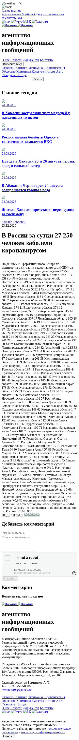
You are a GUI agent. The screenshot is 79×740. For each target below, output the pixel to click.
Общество (9, 71)
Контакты (46, 60)
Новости (16, 60)
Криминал (23, 71)
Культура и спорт (43, 71)
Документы (31, 60)
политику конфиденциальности (43, 732)
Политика (20, 68)
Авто (59, 71)
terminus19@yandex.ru (17, 689)
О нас (6, 60)
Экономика (36, 68)
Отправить (9, 578)
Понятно (8, 736)
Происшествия (54, 68)
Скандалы (9, 75)
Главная (7, 68)
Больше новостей (14, 222)
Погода (21, 75)
